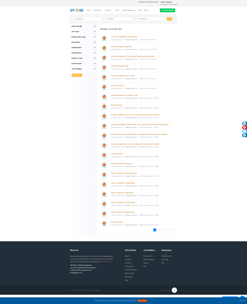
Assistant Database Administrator (124, 37)
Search (77, 75)
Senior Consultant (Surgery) (122, 164)
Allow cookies (142, 300)
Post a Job (165, 259)
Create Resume (168, 10)
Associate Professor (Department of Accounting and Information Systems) (140, 125)
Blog (126, 280)
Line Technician (117, 154)
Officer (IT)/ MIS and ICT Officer (123, 76)
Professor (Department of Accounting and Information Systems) (136, 115)
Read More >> (107, 262)
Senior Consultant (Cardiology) (123, 183)
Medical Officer (116, 105)
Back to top (165, 291)
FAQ (139, 10)
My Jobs (145, 263)
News (146, 10)
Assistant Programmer (119, 66)
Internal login (129, 277)
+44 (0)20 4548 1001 (77, 268)
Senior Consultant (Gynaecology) (124, 173)
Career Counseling (148, 259)
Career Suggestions (128, 10)
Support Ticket (129, 273)
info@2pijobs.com (76, 273)
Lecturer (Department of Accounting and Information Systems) (135, 144)
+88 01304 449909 (76, 265)
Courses (108, 10)
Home (88, 10)
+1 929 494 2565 (75, 270)
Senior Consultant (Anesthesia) (123, 203)
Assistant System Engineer (121, 47)
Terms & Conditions (131, 270)
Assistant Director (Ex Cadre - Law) (124, 95)
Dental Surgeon (117, 222)
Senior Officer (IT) (117, 86)
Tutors (117, 10)
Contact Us (128, 259)
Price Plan (128, 263)
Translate (174, 4)
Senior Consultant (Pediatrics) (122, 212)
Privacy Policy (129, 266)
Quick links (97, 10)
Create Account (148, 256)
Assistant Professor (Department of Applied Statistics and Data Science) (139, 134)
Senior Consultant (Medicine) (122, 193)
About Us (127, 256)
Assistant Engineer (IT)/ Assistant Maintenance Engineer (132, 56)
